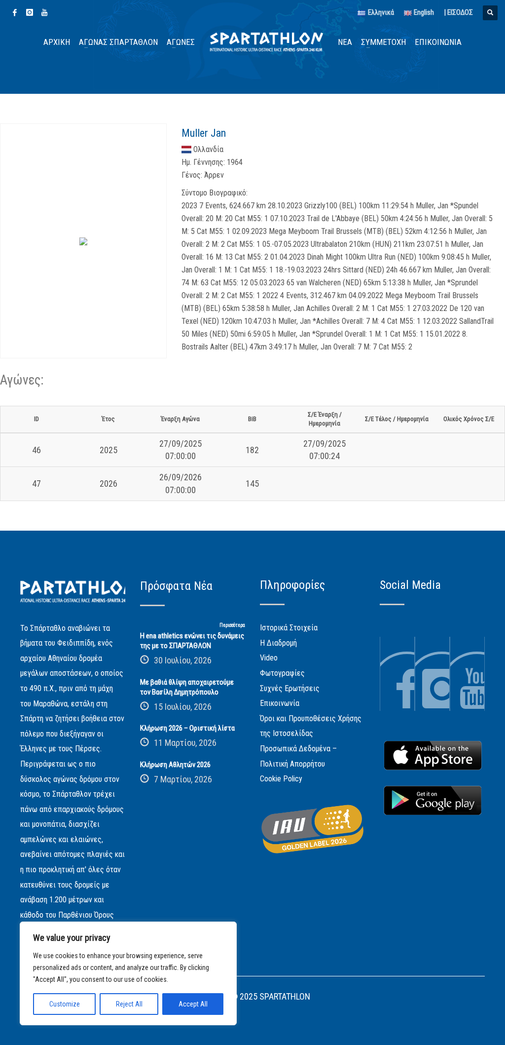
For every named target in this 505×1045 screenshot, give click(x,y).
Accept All (193, 1004)
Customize (64, 1004)
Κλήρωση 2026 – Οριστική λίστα (187, 728)
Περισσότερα (232, 625)
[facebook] (14, 12)
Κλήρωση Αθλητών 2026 (175, 764)
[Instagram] (29, 12)
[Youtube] (44, 12)
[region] (128, 973)
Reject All (129, 1004)
